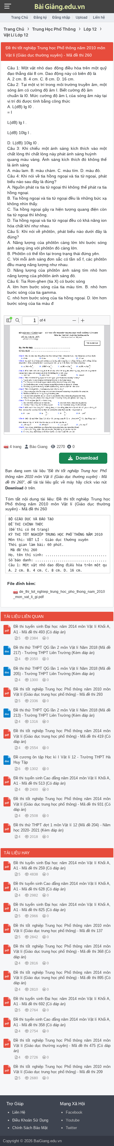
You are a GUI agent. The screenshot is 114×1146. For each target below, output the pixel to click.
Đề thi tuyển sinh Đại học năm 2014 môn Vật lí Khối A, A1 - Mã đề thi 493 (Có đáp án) (61, 629)
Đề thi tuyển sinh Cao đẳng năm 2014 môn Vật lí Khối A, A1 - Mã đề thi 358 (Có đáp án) (61, 1022)
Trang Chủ (19, 17)
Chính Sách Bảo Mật (30, 1128)
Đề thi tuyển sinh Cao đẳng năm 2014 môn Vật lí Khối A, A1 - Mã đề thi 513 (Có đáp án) (61, 780)
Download (87, 458)
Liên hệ (99, 17)
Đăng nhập (61, 17)
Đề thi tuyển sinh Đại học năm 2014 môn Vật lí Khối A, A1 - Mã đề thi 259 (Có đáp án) (61, 865)
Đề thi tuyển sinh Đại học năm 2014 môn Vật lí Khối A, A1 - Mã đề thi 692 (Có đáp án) (61, 1001)
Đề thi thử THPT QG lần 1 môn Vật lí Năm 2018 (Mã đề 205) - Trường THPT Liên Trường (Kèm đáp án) (61, 671)
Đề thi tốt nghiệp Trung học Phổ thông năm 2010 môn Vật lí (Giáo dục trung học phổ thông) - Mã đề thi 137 (61, 928)
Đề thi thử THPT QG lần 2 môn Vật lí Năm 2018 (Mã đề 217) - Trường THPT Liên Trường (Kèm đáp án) (61, 650)
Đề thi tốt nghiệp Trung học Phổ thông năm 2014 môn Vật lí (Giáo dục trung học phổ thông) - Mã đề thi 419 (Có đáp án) (61, 736)
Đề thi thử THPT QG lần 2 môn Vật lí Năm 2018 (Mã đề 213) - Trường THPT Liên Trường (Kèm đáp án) (61, 713)
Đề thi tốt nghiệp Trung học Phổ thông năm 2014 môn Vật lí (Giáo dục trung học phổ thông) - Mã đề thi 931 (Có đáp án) (61, 804)
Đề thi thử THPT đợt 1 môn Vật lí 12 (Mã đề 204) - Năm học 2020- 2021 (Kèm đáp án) (61, 827)
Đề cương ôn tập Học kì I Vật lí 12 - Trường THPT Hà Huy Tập (61, 759)
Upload (81, 17)
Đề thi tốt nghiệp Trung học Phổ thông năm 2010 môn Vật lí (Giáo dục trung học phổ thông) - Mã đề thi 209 (61, 1069)
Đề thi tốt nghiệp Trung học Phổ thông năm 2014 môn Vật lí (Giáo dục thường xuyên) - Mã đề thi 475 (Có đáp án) (61, 1045)
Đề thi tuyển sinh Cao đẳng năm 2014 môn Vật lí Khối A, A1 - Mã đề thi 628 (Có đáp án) (61, 886)
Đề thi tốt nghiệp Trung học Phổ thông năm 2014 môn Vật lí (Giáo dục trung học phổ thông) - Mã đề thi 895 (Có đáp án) (61, 977)
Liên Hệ (18, 1112)
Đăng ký (40, 17)
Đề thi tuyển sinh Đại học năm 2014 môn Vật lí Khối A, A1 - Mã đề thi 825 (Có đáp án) (61, 907)
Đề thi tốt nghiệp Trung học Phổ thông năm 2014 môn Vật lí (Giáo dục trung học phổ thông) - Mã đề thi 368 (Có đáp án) (61, 951)
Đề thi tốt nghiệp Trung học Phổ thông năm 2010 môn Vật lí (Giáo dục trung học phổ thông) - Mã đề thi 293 (61, 692)
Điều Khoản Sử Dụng (30, 1120)
